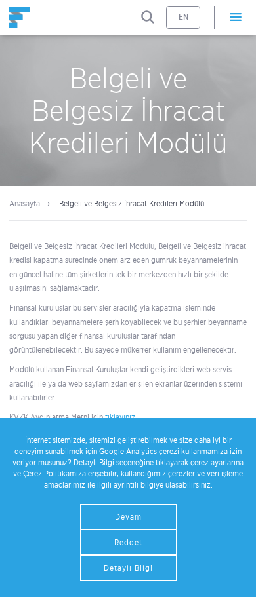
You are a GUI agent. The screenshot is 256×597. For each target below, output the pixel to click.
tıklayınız (120, 417)
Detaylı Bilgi (128, 568)
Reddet (128, 542)
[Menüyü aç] (235, 17)
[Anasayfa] (19, 17)
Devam (128, 517)
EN (183, 17)
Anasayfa (24, 203)
